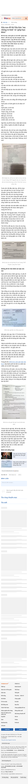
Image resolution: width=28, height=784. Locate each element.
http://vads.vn (9, 771)
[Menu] (2, 18)
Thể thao (17, 689)
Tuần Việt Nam (5, 707)
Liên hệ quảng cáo (6, 760)
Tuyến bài (7, 729)
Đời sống (3, 695)
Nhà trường (14, 22)
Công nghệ (17, 698)
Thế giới (17, 692)
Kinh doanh (18, 686)
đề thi (20, 474)
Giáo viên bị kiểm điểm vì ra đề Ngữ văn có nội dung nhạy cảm (19, 463)
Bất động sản (4, 704)
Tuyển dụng (23, 777)
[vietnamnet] (7, 19)
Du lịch (16, 701)
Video (16, 719)
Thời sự (3, 686)
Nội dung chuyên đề (20, 713)
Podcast (17, 722)
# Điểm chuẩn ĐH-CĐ (16, 18)
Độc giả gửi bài (14, 777)
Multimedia (4, 722)
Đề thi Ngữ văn (12, 474)
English (3, 716)
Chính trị (17, 683)
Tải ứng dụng (5, 777)
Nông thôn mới (19, 710)
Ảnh (2, 719)
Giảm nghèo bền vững (7, 710)
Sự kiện (21, 729)
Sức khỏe (3, 698)
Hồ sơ (16, 716)
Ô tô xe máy (4, 701)
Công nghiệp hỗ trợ (20, 707)
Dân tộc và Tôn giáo (6, 689)
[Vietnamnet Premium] (5, 684)
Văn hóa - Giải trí (19, 695)
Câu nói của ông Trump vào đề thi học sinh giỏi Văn (19, 455)
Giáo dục (5, 22)
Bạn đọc (17, 704)
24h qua (3, 725)
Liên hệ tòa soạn (6, 743)
